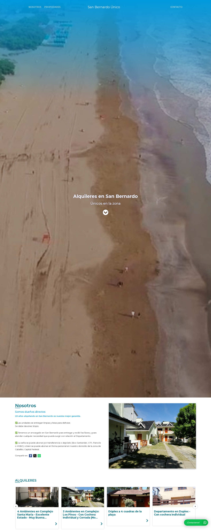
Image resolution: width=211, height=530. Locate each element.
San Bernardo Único (104, 7)
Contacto (176, 7)
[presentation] (15, 506)
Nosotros (35, 7)
